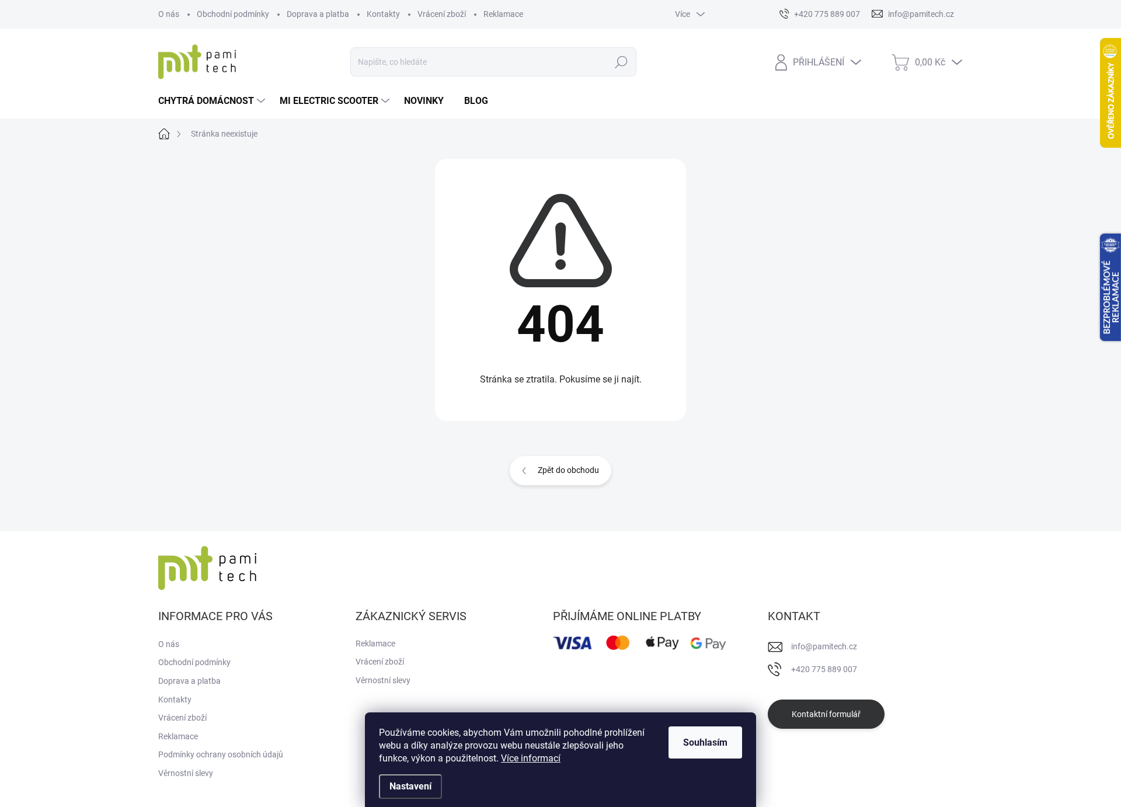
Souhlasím (705, 742)
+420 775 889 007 (824, 669)
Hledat (621, 62)
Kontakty (383, 14)
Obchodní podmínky (233, 14)
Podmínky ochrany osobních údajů (220, 754)
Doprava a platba (318, 14)
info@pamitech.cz (824, 646)
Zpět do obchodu (568, 470)
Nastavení (410, 786)
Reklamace (503, 14)
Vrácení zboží (441, 14)
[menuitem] (213, 101)
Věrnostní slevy (185, 773)
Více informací (530, 758)
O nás (168, 14)
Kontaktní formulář (826, 714)
